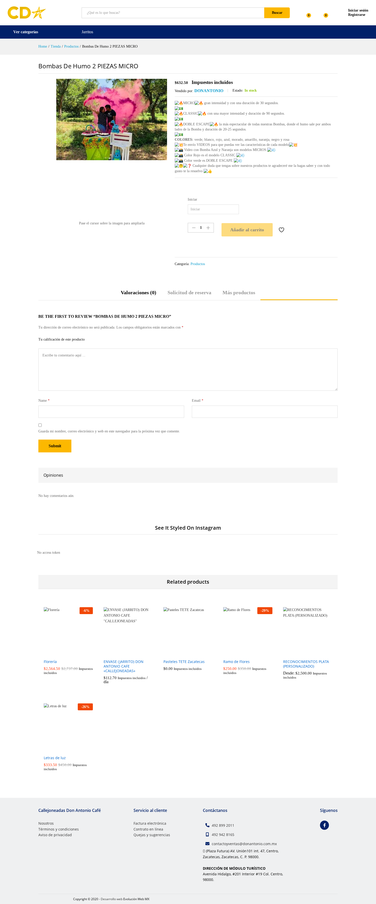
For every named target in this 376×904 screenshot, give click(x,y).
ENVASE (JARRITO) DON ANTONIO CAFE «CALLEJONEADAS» (123, 666)
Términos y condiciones (58, 829)
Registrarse (356, 15)
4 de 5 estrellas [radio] (111, 339)
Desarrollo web (112, 899)
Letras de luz (55, 758)
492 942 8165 (223, 834)
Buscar (277, 13)
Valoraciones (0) (138, 292)
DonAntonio (208, 91)
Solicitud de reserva (189, 292)
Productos (198, 264)
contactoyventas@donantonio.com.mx (244, 843)
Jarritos (87, 32)
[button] (62, 653)
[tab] (138, 295)
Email (197, 400)
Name (44, 400)
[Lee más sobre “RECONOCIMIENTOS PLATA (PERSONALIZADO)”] (301, 653)
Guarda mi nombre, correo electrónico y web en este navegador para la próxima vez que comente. (109, 431)
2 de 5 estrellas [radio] (98, 339)
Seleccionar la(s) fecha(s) (122, 655)
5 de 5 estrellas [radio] (117, 339)
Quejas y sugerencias (152, 834)
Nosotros (46, 823)
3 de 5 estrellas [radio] (105, 339)
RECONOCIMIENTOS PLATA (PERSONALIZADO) (306, 664)
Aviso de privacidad (55, 834)
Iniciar (192, 199)
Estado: (238, 90)
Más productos (239, 292)
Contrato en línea (148, 829)
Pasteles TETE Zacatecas (184, 661)
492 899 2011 (223, 825)
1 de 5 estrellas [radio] (92, 339)
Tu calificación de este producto (61, 339)
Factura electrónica (150, 823)
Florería (50, 661)
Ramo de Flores (236, 661)
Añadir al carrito (247, 229)
